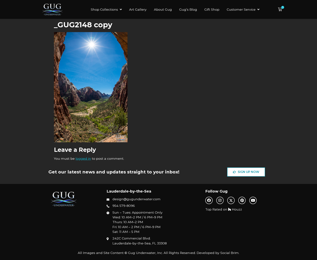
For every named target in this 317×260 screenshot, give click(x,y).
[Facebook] (209, 200)
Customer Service (241, 9)
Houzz (236, 209)
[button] (281, 9)
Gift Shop (211, 9)
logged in (83, 158)
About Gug (163, 9)
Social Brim (229, 253)
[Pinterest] (242, 200)
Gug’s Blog (188, 9)
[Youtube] (253, 200)
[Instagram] (220, 200)
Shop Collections (104, 9)
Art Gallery (138, 9)
